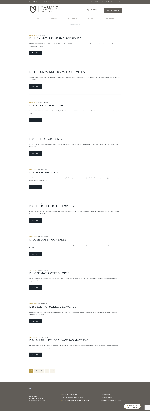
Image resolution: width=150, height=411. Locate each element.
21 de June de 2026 (43, 236)
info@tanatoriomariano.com (69, 394)
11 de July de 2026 (42, 136)
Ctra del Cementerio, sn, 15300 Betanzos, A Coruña (75, 400)
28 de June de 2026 (43, 203)
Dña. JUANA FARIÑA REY (45, 139)
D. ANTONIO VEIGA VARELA (47, 105)
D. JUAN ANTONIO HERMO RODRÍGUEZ (55, 38)
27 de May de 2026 (43, 337)
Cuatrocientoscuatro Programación (80, 409)
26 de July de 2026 (43, 102)
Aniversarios (33, 35)
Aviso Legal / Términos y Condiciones (111, 400)
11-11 (53, 371)
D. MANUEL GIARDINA (43, 172)
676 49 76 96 (73, 397)
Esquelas (91, 19)
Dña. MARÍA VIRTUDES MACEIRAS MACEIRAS (58, 340)
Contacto (110, 19)
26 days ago (41, 35)
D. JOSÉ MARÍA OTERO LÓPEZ (49, 273)
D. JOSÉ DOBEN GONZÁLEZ (47, 239)
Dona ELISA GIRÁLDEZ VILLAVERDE (52, 307)
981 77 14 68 (65, 397)
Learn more (35, 53)
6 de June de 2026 (42, 303)
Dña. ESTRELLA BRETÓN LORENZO (52, 206)
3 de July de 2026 (42, 169)
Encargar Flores (113, 10)
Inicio (37, 19)
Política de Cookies (106, 394)
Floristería (72, 19)
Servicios (53, 19)
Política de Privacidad (106, 397)
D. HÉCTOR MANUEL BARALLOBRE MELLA (57, 72)
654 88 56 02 (81, 397)
